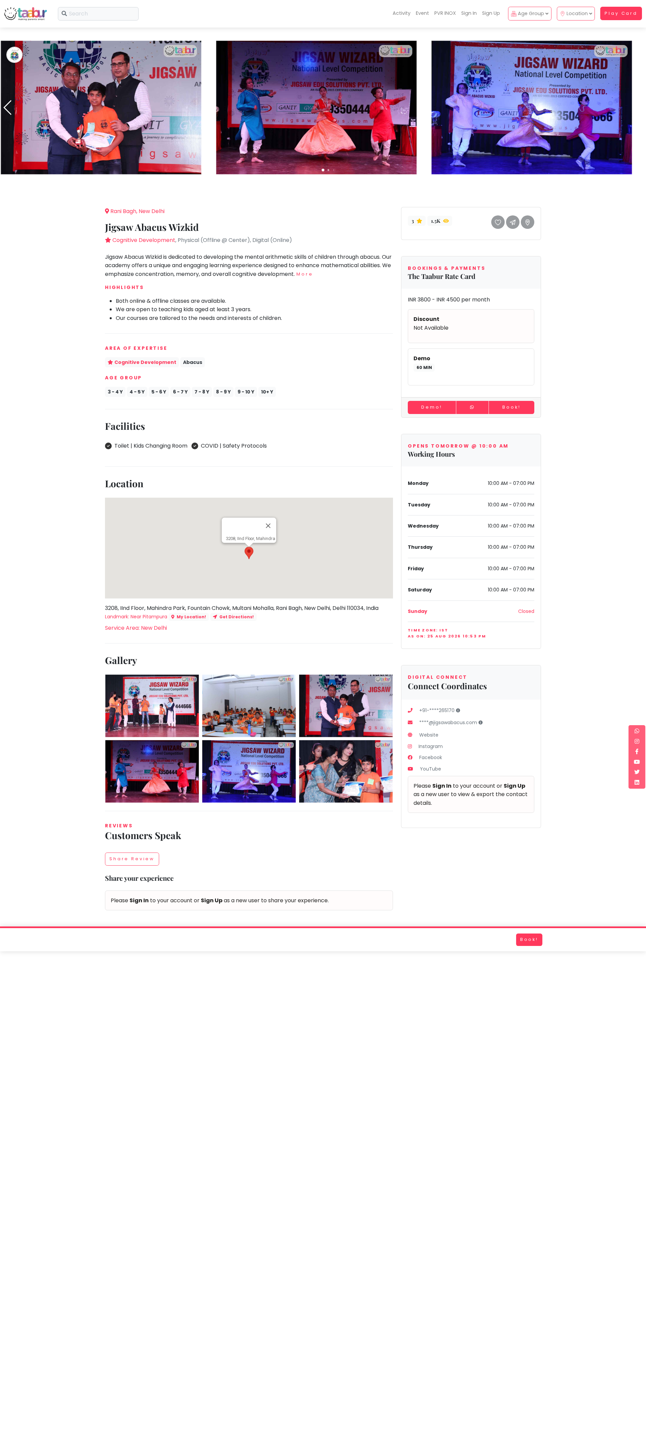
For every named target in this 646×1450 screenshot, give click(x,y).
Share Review (132, 859)
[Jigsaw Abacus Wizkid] (101, 107)
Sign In (469, 13)
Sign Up (491, 13)
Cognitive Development (143, 240)
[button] (323, 170)
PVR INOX (445, 13)
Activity (401, 13)
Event (422, 13)
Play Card (621, 13)
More (304, 274)
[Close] (268, 525)
